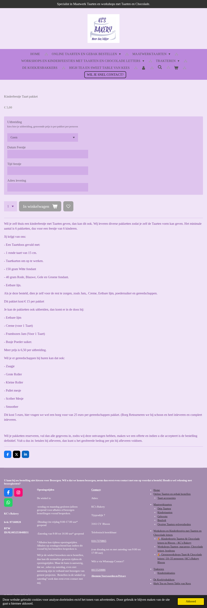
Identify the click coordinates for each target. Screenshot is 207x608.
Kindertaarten (164, 512)
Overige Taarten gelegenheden (174, 524)
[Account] (143, 67)
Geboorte (162, 516)
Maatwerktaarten (162, 504)
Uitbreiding (14, 122)
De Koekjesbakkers (163, 579)
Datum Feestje (16, 147)
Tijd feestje (14, 164)
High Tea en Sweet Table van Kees (172, 583)
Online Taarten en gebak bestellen (172, 493)
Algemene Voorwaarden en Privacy (108, 576)
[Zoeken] (160, 67)
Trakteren (158, 569)
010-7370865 (98, 540)
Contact (95, 489)
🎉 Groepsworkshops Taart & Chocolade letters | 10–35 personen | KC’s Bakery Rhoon (179, 558)
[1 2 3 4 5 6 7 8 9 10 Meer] (10, 206)
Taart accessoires (166, 497)
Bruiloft (161, 520)
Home (156, 490)
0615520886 (98, 569)
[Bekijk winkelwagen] (176, 67)
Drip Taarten (164, 508)
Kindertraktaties (166, 572)
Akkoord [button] (191, 601)
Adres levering (16, 180)
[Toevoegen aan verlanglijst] (68, 206)
